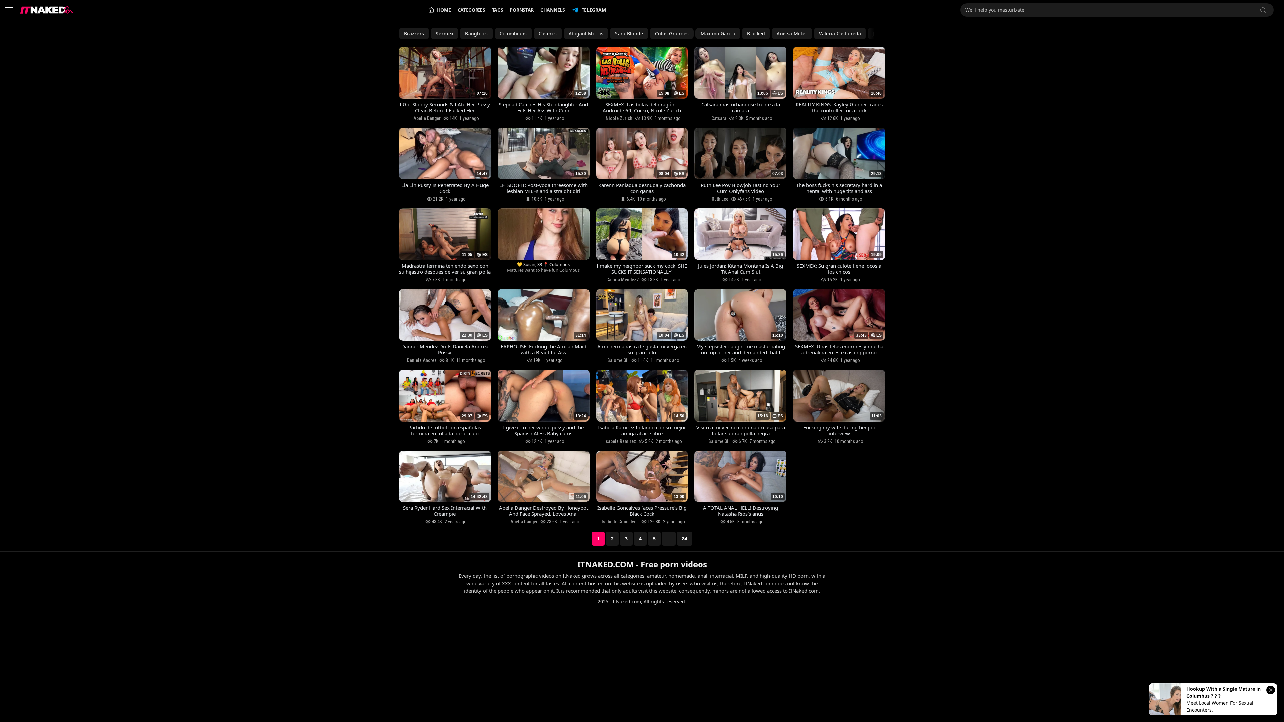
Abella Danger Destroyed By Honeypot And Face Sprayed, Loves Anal (543, 511)
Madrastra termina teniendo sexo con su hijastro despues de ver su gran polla (445, 269)
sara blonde (629, 33)
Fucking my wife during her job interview (839, 430)
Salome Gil (618, 360)
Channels (552, 10)
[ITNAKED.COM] (47, 10)
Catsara (718, 118)
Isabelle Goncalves (620, 521)
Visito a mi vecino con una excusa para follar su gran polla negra (740, 430)
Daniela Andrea (422, 360)
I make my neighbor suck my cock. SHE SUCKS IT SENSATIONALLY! (642, 269)
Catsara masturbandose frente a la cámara (740, 107)
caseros (548, 33)
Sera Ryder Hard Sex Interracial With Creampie (445, 511)
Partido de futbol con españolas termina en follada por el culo (444, 430)
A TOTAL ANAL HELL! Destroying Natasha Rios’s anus (740, 511)
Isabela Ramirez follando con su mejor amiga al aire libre (642, 430)
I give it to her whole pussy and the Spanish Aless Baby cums (543, 430)
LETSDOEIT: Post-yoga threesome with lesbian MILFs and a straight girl (543, 188)
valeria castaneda (840, 33)
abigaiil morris (586, 33)
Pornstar (522, 10)
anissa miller (792, 33)
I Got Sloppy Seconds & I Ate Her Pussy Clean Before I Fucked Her (445, 107)
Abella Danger (427, 118)
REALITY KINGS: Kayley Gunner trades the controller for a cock (839, 107)
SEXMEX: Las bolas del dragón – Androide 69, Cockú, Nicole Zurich (642, 107)
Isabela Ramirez (620, 441)
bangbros (476, 33)
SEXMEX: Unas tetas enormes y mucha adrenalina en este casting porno (839, 349)
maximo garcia (718, 33)
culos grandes (672, 33)
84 (684, 538)
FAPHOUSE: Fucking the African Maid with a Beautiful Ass (543, 349)
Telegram (594, 10)
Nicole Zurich (619, 118)
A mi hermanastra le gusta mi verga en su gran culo (642, 349)
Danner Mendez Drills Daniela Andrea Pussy (444, 349)
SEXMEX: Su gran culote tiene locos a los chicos (839, 269)
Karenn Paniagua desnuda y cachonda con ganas (642, 188)
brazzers (414, 33)
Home (444, 10)
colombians (513, 33)
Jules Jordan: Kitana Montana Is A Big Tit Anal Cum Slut (740, 269)
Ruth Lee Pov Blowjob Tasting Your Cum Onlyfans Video (740, 188)
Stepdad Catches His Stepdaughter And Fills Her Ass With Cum (543, 107)
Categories (471, 10)
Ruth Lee (720, 199)
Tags (497, 10)
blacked (756, 33)
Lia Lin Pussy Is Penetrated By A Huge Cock (445, 188)
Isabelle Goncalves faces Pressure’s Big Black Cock (642, 511)
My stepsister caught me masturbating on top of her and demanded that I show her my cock (740, 349)
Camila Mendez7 (622, 279)
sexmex (444, 33)
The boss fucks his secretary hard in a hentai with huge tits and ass (839, 188)
